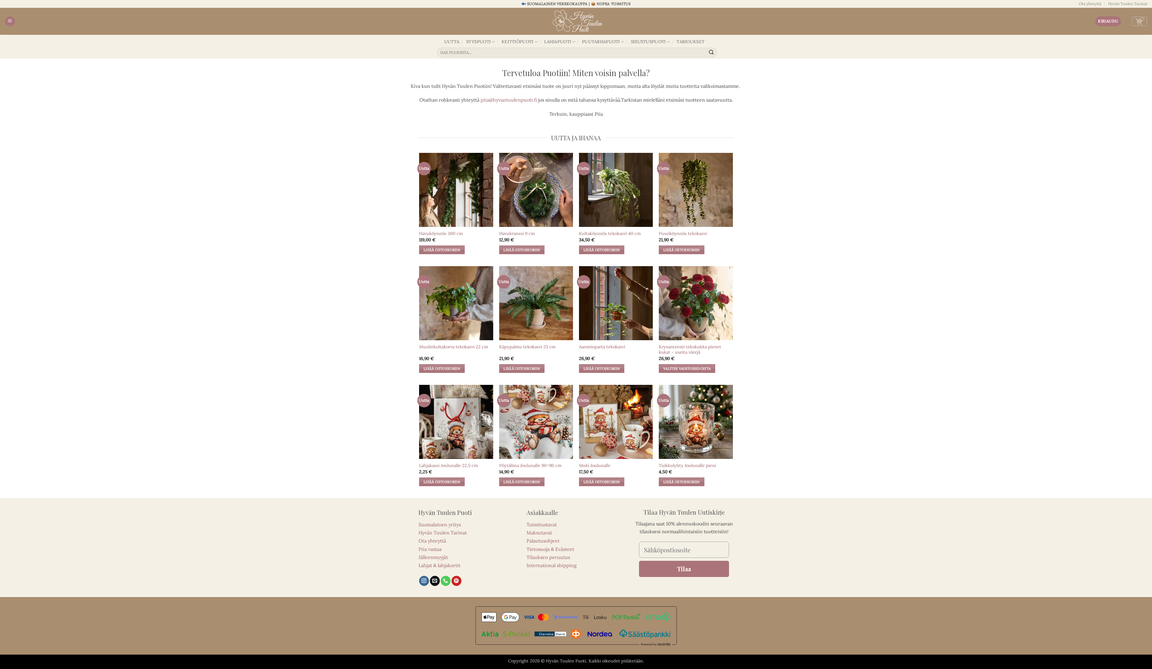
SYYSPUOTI (478, 41)
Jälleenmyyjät (433, 557)
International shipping (551, 565)
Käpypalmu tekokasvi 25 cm (527, 346)
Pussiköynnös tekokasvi (683, 233)
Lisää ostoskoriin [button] (442, 250)
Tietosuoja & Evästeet (550, 549)
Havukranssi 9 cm (517, 233)
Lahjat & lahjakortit (439, 565)
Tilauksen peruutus (548, 557)
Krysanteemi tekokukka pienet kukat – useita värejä (690, 349)
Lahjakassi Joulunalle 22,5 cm (448, 465)
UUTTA (451, 41)
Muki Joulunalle (594, 465)
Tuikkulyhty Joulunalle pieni (687, 465)
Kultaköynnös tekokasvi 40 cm (610, 233)
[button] (10, 21)
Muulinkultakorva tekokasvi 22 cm (453, 346)
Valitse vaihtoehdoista (687, 368)
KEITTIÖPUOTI (517, 41)
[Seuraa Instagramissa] (424, 581)
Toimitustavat (541, 525)
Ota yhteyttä (1090, 3)
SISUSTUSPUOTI (648, 41)
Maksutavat (539, 533)
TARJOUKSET (690, 41)
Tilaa (684, 569)
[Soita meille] (446, 581)
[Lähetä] (711, 53)
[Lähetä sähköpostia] (435, 581)
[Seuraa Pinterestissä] (456, 581)
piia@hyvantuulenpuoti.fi (509, 100)
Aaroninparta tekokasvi (602, 346)
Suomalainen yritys (439, 525)
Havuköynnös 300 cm (441, 233)
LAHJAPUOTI (557, 41)
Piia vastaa (430, 549)
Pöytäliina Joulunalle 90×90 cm (530, 465)
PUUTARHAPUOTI (601, 41)
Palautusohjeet (543, 541)
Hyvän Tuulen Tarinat (1128, 3)
